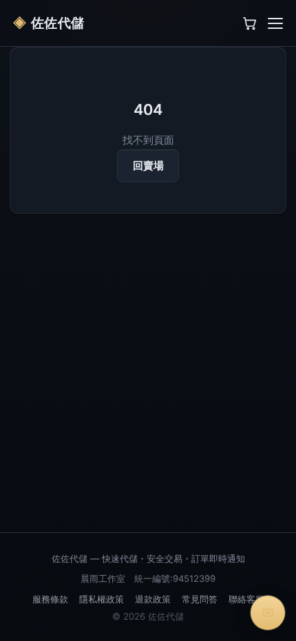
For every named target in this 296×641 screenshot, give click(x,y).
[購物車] (250, 23)
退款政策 (153, 599)
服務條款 (50, 599)
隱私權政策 (101, 599)
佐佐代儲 (48, 23)
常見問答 (200, 599)
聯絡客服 (246, 599)
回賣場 (148, 166)
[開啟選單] (275, 23)
